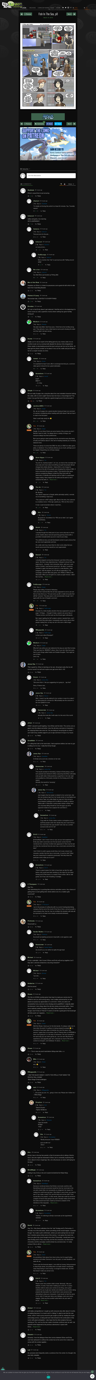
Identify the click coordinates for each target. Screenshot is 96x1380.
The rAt (49, 515)
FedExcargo (47, 608)
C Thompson (45, 904)
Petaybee (49, 1120)
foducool (44, 232)
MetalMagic (45, 1183)
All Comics (86, 8)
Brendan (44, 324)
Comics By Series (43, 8)
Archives (32, 8)
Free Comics (75, 8)
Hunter (43, 361)
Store (58, 8)
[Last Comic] (74, 123)
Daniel (43, 1255)
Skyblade (44, 203)
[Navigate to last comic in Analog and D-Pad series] (74, 14)
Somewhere (52, 1137)
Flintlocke (44, 934)
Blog (52, 8)
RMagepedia (45, 1090)
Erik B (46, 868)
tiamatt (46, 376)
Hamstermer (50, 792)
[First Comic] (21, 123)
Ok (48, 1377)
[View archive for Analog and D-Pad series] (48, 116)
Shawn (44, 1023)
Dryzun (46, 696)
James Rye (45, 680)
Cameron (46, 244)
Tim (34, 426)
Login (24, 8)
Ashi (45, 1105)
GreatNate (44, 756)
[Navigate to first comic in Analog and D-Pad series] (21, 14)
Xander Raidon (48, 947)
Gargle (43, 409)
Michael (44, 973)
